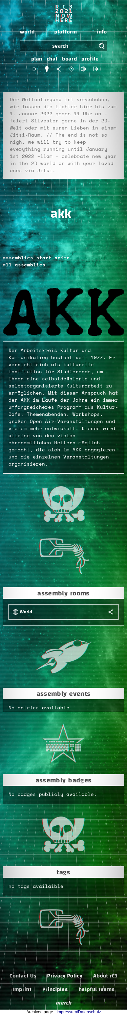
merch (63, 1003)
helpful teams (96, 989)
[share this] (59, 69)
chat (52, 59)
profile (90, 59)
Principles (55, 989)
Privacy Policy (64, 976)
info (102, 32)
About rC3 (105, 976)
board (69, 59)
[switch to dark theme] (47, 69)
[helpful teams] (71, 69)
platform (65, 32)
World (26, 612)
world (27, 32)
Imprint (22, 989)
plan (36, 59)
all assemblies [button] (24, 265)
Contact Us (22, 976)
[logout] (94, 69)
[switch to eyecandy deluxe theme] (34, 69)
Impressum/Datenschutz (79, 1012)
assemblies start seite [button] (36, 258)
